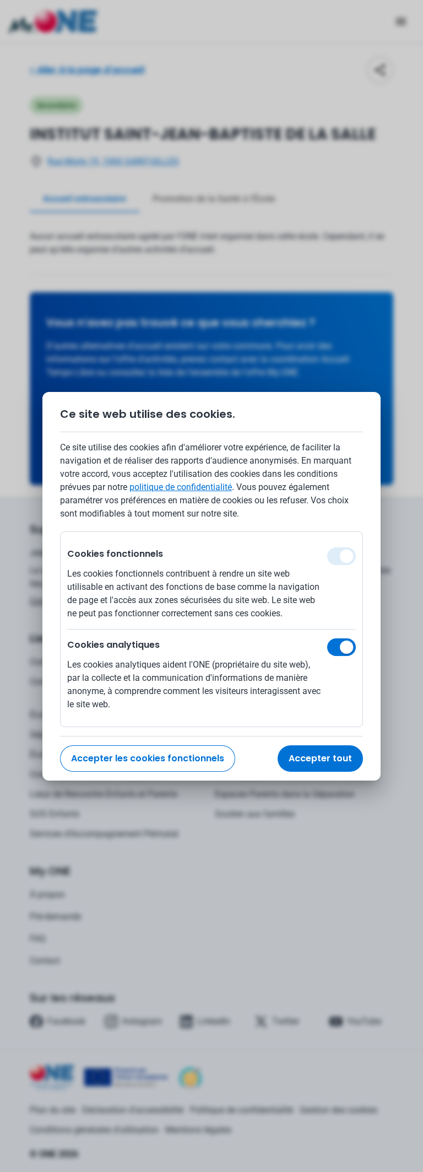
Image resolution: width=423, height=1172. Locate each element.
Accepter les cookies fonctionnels (147, 758)
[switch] (341, 647)
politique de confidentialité (180, 487)
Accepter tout (320, 758)
